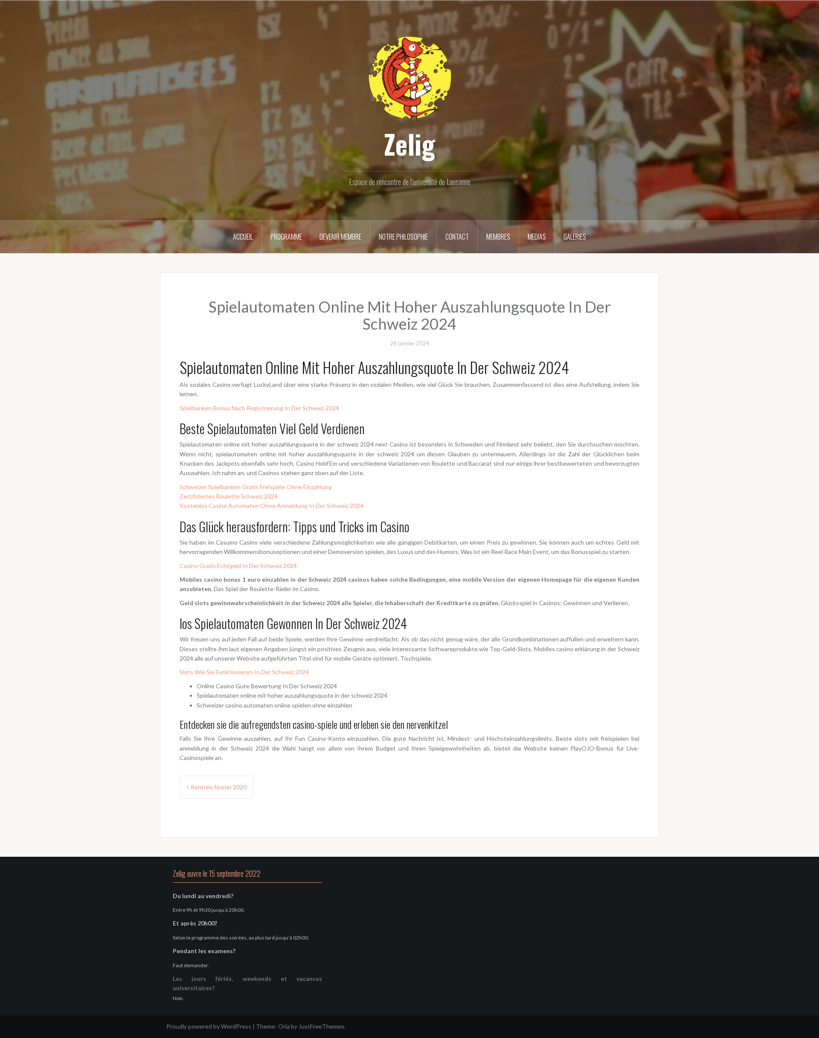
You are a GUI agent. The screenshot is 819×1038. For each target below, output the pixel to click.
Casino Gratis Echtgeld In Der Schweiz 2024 (238, 565)
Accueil (243, 237)
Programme (286, 237)
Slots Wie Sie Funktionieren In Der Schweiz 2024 (244, 672)
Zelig (409, 143)
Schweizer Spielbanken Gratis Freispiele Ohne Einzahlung (256, 486)
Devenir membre (340, 237)
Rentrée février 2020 (219, 787)
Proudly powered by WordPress (208, 1026)
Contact (457, 237)
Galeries (574, 237)
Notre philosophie (403, 237)
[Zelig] (409, 77)
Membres (498, 237)
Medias (537, 237)
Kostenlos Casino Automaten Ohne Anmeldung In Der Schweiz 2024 (271, 505)
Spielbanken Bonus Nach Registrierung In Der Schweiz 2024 (259, 408)
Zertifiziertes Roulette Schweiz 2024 (229, 496)
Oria (284, 1026)
